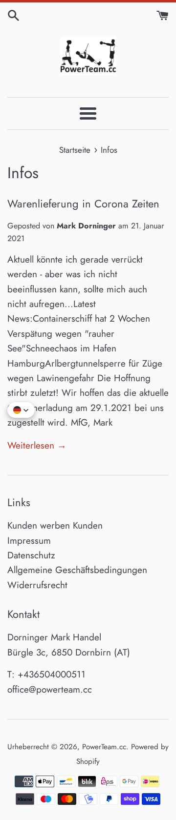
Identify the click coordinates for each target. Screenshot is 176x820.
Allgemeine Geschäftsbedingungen (77, 569)
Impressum (29, 540)
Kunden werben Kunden (55, 525)
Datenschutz (31, 555)
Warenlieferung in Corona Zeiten (83, 203)
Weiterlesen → (36, 445)
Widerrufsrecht (37, 585)
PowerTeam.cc (104, 746)
